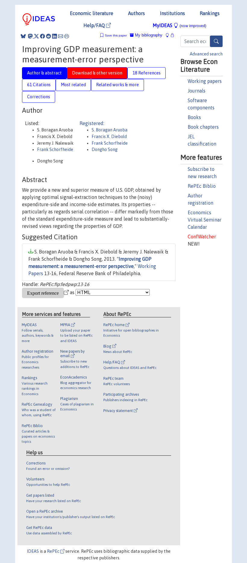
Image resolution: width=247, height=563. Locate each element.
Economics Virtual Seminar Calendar (204, 220)
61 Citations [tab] (39, 84)
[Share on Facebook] (42, 36)
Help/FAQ (94, 25)
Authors (136, 13)
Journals (196, 90)
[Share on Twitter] (36, 36)
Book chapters (203, 127)
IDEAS (33, 551)
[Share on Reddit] (48, 36)
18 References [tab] (147, 73)
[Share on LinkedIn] (54, 36)
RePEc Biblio (202, 186)
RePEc (53, 551)
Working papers (205, 81)
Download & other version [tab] (97, 73)
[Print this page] (66, 36)
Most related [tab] (73, 84)
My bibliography (148, 35)
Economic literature (91, 13)
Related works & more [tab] (117, 84)
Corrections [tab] (38, 96)
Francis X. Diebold (109, 136)
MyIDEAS (179, 25)
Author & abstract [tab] (44, 73)
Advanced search (206, 54)
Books (194, 117)
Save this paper (116, 35)
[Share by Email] (60, 36)
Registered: (92, 123)
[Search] (216, 41)
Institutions (172, 13)
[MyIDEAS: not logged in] (169, 35)
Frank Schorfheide (55, 149)
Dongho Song (104, 149)
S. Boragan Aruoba (109, 129)
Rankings (210, 13)
